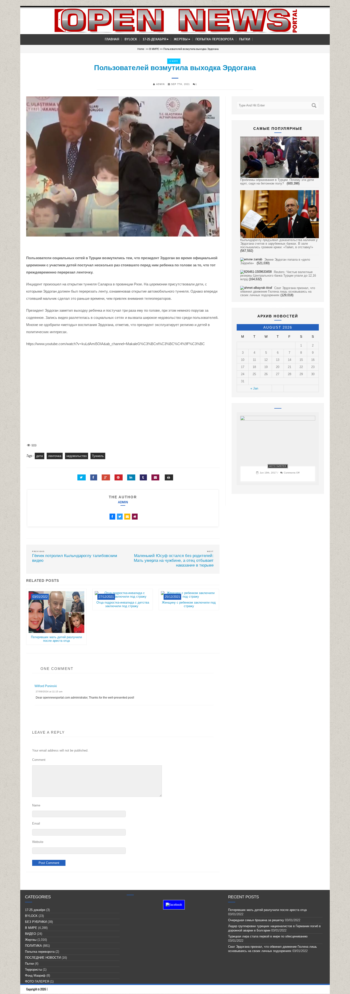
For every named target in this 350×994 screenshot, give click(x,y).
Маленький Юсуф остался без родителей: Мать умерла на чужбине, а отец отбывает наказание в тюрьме (174, 560)
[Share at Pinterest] (119, 477)
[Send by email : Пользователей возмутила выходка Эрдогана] (155, 477)
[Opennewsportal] (175, 20)
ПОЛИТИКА (33, 945)
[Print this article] (169, 477)
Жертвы (182, 39)
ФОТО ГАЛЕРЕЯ (277, 466)
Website (37, 842)
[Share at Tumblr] (143, 477)
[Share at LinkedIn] (131, 477)
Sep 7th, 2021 (180, 84)
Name (36, 805)
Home (140, 48)
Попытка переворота (214, 39)
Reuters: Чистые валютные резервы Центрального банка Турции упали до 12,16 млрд (278, 275)
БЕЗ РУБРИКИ (36, 922)
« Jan (254, 388)
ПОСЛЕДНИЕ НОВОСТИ (43, 957)
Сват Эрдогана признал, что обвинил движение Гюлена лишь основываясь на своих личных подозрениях (277, 291)
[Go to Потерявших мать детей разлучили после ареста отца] (56, 633)
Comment (38, 760)
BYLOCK (131, 39)
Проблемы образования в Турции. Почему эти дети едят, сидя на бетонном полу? (277, 181)
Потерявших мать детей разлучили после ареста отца (56, 638)
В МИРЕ (154, 48)
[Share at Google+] (106, 477)
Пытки (244, 39)
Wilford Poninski (46, 686)
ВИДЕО (30, 934)
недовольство (76, 456)
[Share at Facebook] (93, 477)
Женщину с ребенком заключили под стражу (189, 604)
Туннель (98, 456)
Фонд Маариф (35, 975)
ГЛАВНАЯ (112, 39)
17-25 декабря (155, 39)
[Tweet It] (81, 477)
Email (36, 823)
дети (39, 456)
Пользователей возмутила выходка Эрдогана (175, 68)
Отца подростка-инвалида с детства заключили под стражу (122, 604)
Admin (123, 502)
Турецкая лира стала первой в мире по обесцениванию (269, 936)
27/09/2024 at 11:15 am (49, 691)
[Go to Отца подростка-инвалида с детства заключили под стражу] (122, 599)
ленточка (54, 456)
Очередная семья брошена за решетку (256, 920)
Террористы (33, 969)
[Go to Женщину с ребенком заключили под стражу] (189, 599)
